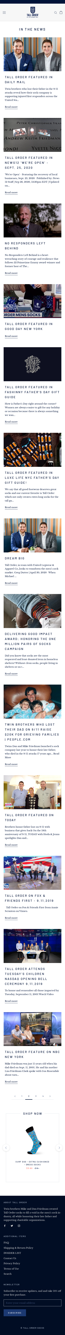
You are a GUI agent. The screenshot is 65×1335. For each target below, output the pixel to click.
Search (7, 1273)
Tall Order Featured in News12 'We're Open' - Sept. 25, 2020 (29, 162)
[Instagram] (19, 1225)
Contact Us (10, 1258)
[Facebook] (5, 1225)
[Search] (55, 12)
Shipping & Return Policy (18, 1247)
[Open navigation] (4, 12)
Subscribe (15, 1313)
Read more (11, 106)
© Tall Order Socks (32, 1328)
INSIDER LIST (12, 1253)
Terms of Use (11, 1268)
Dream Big (15, 558)
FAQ (6, 1242)
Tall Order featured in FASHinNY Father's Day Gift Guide (32, 392)
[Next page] (50, 1096)
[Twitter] (12, 1225)
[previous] (6, 1147)
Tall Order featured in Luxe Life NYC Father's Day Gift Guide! (32, 477)
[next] (58, 1147)
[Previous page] (14, 1096)
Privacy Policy (12, 1263)
